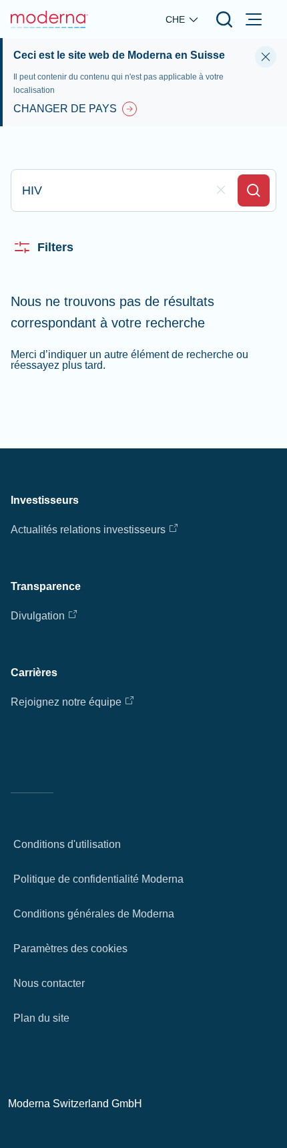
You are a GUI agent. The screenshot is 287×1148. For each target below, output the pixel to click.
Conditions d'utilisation (67, 844)
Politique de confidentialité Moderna (98, 879)
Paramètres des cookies (70, 948)
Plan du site (41, 1018)
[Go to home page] (49, 19)
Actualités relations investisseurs (88, 529)
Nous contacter (49, 983)
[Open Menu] (254, 19)
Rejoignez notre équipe (66, 702)
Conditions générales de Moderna (93, 913)
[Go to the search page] (224, 19)
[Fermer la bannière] (265, 56)
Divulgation (38, 615)
